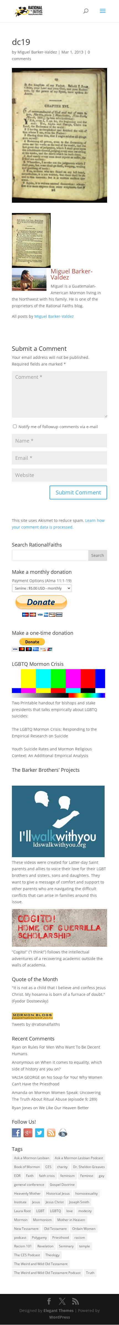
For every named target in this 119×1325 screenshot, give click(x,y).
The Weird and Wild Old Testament (41, 1263)
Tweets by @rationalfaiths (36, 1024)
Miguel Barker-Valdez (37, 52)
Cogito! (19, 952)
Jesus (36, 1202)
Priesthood (60, 1237)
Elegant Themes (58, 1310)
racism (79, 1237)
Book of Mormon (27, 1166)
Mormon (20, 1219)
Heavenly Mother (27, 1193)
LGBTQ (55, 1211)
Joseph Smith (79, 1202)
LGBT (101, 868)
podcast (20, 1237)
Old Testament (55, 1228)
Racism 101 (23, 1246)
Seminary (66, 1246)
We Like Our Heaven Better (64, 1107)
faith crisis (47, 1175)
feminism (67, 1175)
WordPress (59, 1317)
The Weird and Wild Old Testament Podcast (47, 1272)
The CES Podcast (27, 1255)
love (69, 1211)
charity (62, 1166)
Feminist (86, 1175)
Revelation (45, 1246)
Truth (90, 1272)
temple (84, 1246)
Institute (20, 1202)
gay (101, 1175)
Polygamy (39, 1237)
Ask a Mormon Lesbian (31, 1158)
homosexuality (86, 1193)
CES (48, 1166)
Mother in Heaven (71, 1219)
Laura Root (22, 1211)
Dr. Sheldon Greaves (89, 1166)
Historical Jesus (58, 1193)
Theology (52, 1255)
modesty (85, 1211)
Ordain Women (83, 1228)
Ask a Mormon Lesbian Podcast (79, 1158)
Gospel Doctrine (62, 1184)
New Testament (26, 1228)
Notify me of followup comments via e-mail (58, 426)
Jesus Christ (55, 1202)
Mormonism (42, 1219)
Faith (29, 1175)
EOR (17, 1175)
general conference (29, 1184)
